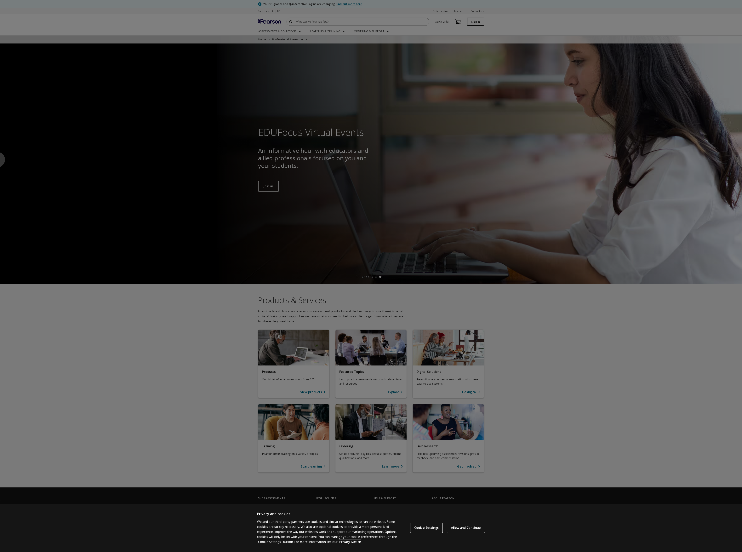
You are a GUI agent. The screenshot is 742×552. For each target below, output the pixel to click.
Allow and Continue (466, 528)
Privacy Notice (350, 542)
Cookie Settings (426, 528)
